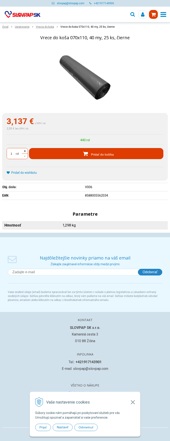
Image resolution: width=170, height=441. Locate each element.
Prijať (43, 427)
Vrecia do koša (45, 26)
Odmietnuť (86, 427)
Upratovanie (22, 26)
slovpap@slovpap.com (70, 3)
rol (17, 153)
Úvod (5, 26)
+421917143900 (104, 3)
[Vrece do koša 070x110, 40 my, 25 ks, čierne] (85, 77)
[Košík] (153, 14)
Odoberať (150, 272)
